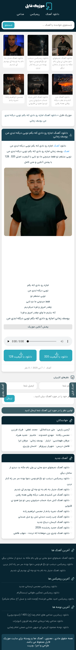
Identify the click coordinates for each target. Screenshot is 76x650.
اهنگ (66, 151)
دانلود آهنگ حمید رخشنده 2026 (52, 527)
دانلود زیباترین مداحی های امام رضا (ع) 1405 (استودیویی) (38, 615)
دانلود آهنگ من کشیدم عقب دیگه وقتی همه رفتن (42, 495)
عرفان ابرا (23, 440)
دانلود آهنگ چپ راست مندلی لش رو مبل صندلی (43, 517)
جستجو (8, 25)
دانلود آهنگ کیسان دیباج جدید (53, 522)
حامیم (33, 435)
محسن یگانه (62, 435)
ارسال (9, 398)
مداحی (20, 14)
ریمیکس (35, 14)
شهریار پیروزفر (46, 446)
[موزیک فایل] (38, 6)
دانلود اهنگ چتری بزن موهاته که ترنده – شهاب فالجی (41, 533)
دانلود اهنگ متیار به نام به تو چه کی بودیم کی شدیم (41, 489)
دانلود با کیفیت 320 (56, 357)
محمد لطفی (31, 429)
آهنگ (56, 146)
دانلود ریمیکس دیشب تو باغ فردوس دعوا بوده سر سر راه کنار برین (38, 564)
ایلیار (48, 440)
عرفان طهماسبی (61, 440)
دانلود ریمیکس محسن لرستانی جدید (38, 586)
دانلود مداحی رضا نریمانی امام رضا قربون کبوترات (38, 621)
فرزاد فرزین (17, 429)
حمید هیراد (21, 435)
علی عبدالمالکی (47, 429)
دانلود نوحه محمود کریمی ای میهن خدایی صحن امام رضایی (38, 627)
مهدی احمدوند (46, 435)
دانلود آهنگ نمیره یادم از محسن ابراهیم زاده (46, 511)
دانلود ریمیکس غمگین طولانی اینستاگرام (38, 592)
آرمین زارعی (63, 429)
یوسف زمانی (36, 440)
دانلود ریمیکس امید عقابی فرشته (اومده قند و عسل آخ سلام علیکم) (38, 599)
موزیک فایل (65, 115)
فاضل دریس (62, 446)
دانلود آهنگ (52, 14)
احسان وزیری (29, 446)
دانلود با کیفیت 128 (20, 357)
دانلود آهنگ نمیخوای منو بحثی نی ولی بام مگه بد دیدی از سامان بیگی (38, 558)
